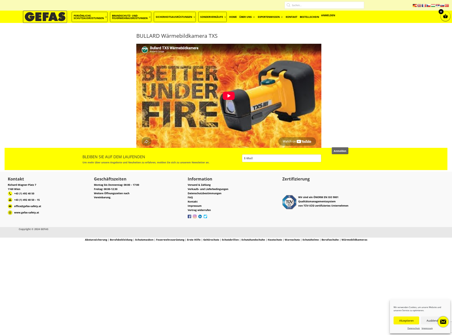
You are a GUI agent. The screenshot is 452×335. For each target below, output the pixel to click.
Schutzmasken (144, 239)
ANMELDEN (328, 15)
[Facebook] (189, 218)
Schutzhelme (310, 239)
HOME (233, 17)
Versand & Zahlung (199, 184)
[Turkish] (447, 5)
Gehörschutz (211, 239)
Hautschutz (275, 239)
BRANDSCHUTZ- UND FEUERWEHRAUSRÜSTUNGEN (130, 17)
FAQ (190, 197)
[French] (424, 5)
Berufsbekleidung (121, 239)
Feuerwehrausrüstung (170, 239)
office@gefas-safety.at (27, 206)
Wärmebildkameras (354, 239)
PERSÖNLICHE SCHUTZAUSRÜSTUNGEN (89, 17)
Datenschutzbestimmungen (204, 193)
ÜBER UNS (245, 17)
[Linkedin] (200, 218)
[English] (419, 5)
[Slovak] (442, 5)
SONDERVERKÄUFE (211, 17)
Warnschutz (292, 239)
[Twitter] (205, 218)
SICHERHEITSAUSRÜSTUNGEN (174, 17)
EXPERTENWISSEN (269, 17)
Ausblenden (434, 320)
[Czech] (428, 5)
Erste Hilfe (194, 239)
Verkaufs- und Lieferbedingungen (208, 189)
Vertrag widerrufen (199, 210)
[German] (415, 5)
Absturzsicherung (96, 239)
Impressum (427, 328)
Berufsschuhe (330, 239)
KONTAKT (291, 17)
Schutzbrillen (230, 239)
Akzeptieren (406, 320)
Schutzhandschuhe (253, 239)
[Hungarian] (433, 5)
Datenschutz (414, 328)
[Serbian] (438, 5)
